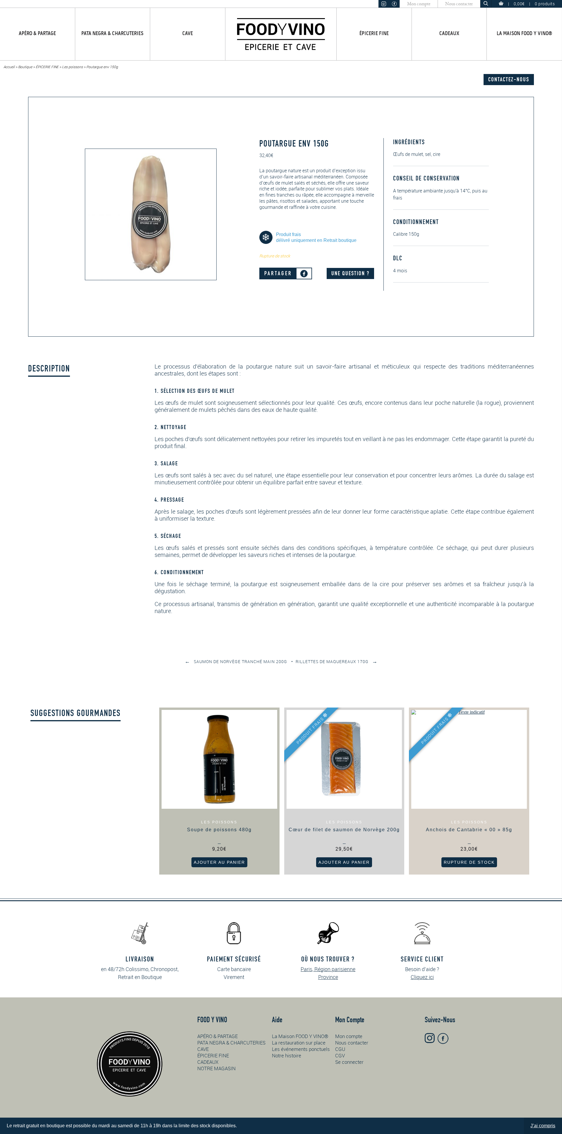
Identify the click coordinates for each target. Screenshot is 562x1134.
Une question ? (350, 273)
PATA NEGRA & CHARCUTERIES (112, 34)
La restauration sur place (298, 1042)
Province (328, 976)
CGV (340, 1055)
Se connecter (349, 1062)
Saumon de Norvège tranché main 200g (236, 661)
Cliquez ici (422, 976)
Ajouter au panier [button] (219, 862)
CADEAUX (449, 34)
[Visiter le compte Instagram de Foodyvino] (383, 4)
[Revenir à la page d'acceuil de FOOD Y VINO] (281, 34)
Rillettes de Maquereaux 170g (337, 661)
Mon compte (418, 3)
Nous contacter (459, 3)
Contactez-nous (508, 79)
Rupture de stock (469, 862)
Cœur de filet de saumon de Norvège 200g (344, 829)
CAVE (187, 34)
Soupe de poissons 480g (219, 829)
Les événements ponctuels (301, 1049)
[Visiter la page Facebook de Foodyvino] (394, 4)
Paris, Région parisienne (328, 969)
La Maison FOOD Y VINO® (524, 34)
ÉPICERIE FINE (374, 34)
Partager (278, 273)
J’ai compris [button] (542, 1125)
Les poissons (72, 66)
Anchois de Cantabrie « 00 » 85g (469, 829)
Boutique (25, 66)
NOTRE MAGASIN (216, 1068)
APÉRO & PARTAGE (37, 34)
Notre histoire (286, 1055)
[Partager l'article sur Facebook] (304, 273)
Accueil (9, 66)
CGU (340, 1049)
